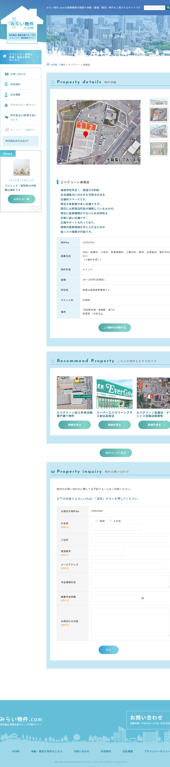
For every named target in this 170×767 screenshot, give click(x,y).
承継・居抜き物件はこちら (47, 751)
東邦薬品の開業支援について (23, 117)
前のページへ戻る (115, 452)
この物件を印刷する (114, 327)
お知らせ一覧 (21, 199)
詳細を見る (74, 424)
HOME (16, 751)
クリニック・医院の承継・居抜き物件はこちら (21, 56)
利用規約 (15, 84)
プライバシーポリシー (23, 104)
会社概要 (15, 94)
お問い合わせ (18, 74)
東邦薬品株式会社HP (17, 140)
